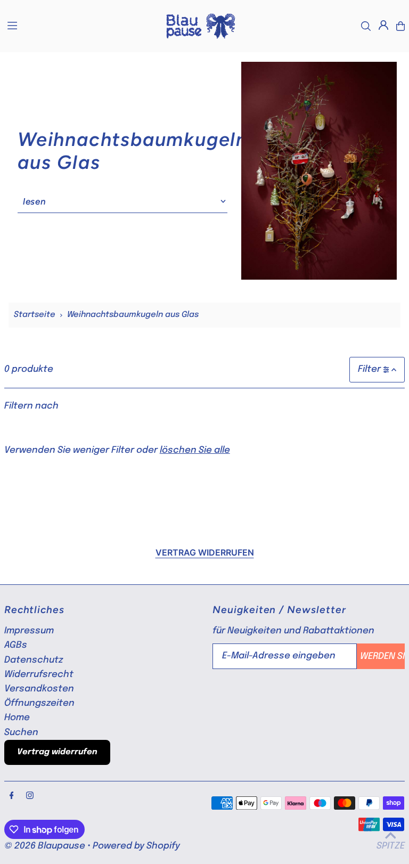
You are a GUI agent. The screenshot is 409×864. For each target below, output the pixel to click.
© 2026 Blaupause (44, 846)
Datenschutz (33, 660)
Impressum (29, 630)
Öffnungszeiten (39, 703)
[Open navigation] (80, 25)
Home (17, 717)
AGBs (15, 645)
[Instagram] (30, 796)
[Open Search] (366, 26)
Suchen (21, 732)
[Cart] (400, 26)
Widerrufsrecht (38, 674)
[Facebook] (12, 796)
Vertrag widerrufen (205, 552)
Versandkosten (39, 689)
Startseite (34, 315)
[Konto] (383, 25)
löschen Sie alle (195, 450)
